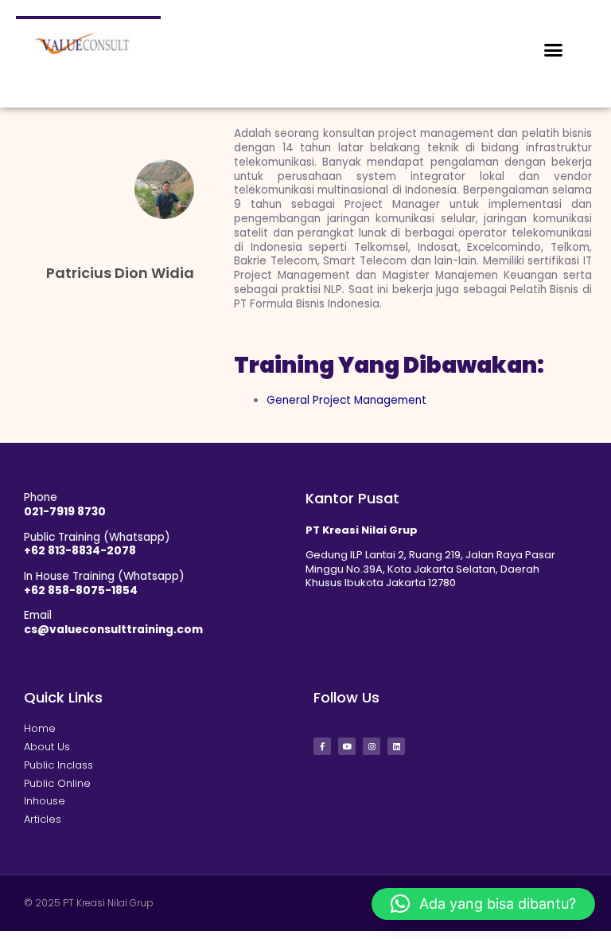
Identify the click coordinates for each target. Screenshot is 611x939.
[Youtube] (347, 746)
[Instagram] (371, 746)
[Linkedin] (396, 746)
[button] (554, 50)
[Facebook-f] (322, 746)
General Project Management (346, 400)
